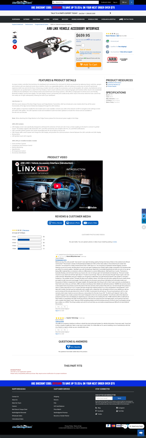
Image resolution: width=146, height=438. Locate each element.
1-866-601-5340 (90, 13)
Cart (128, 2)
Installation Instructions (114, 82)
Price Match (57, 409)
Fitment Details (112, 86)
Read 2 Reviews (111, 36)
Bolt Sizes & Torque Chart (19, 409)
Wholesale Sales (17, 416)
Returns (56, 400)
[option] (73, 13)
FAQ (55, 403)
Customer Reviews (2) (114, 84)
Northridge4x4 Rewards (19, 412)
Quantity (78, 45)
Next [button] (110, 13)
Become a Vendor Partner (61, 416)
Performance (29, 24)
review (115, 242)
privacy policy (116, 404)
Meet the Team (16, 403)
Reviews (25, 230)
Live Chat (81, 13)
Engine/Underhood (17, 24)
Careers (14, 406)
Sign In (115, 2)
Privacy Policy (69, 426)
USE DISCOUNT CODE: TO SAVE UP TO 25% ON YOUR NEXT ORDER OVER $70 (73, 7)
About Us (15, 400)
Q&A (118, 36)
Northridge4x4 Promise (61, 412)
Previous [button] (35, 13)
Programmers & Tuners (41, 24)
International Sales (17, 419)
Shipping (56, 396)
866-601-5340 (106, 2)
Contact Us (15, 396)
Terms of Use (77, 426)
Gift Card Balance (59, 406)
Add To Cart (90, 64)
